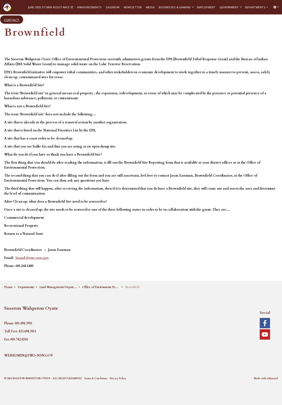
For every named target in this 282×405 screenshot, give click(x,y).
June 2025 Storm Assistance (49, 7)
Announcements (89, 7)
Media (150, 7)
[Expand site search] (28, 19)
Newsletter (133, 7)
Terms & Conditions (95, 378)
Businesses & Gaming (175, 7)
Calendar (113, 7)
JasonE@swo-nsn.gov (32, 258)
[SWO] (7, 7)
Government (229, 7)
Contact (11, 19)
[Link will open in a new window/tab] (265, 323)
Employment (206, 7)
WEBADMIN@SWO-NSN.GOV (28, 355)
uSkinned (272, 378)
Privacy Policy (118, 378)
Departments (255, 7)
